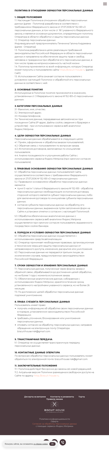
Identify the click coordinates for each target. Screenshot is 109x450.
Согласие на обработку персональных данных (54, 424)
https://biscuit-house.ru (72, 70)
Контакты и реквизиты (62, 397)
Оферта (54, 421)
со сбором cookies (41, 444)
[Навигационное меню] (105, 4)
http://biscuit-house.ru (46, 375)
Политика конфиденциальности (54, 419)
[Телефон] (63, 442)
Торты (81, 397)
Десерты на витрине (35, 397)
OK (52, 444)
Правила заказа (54, 399)
